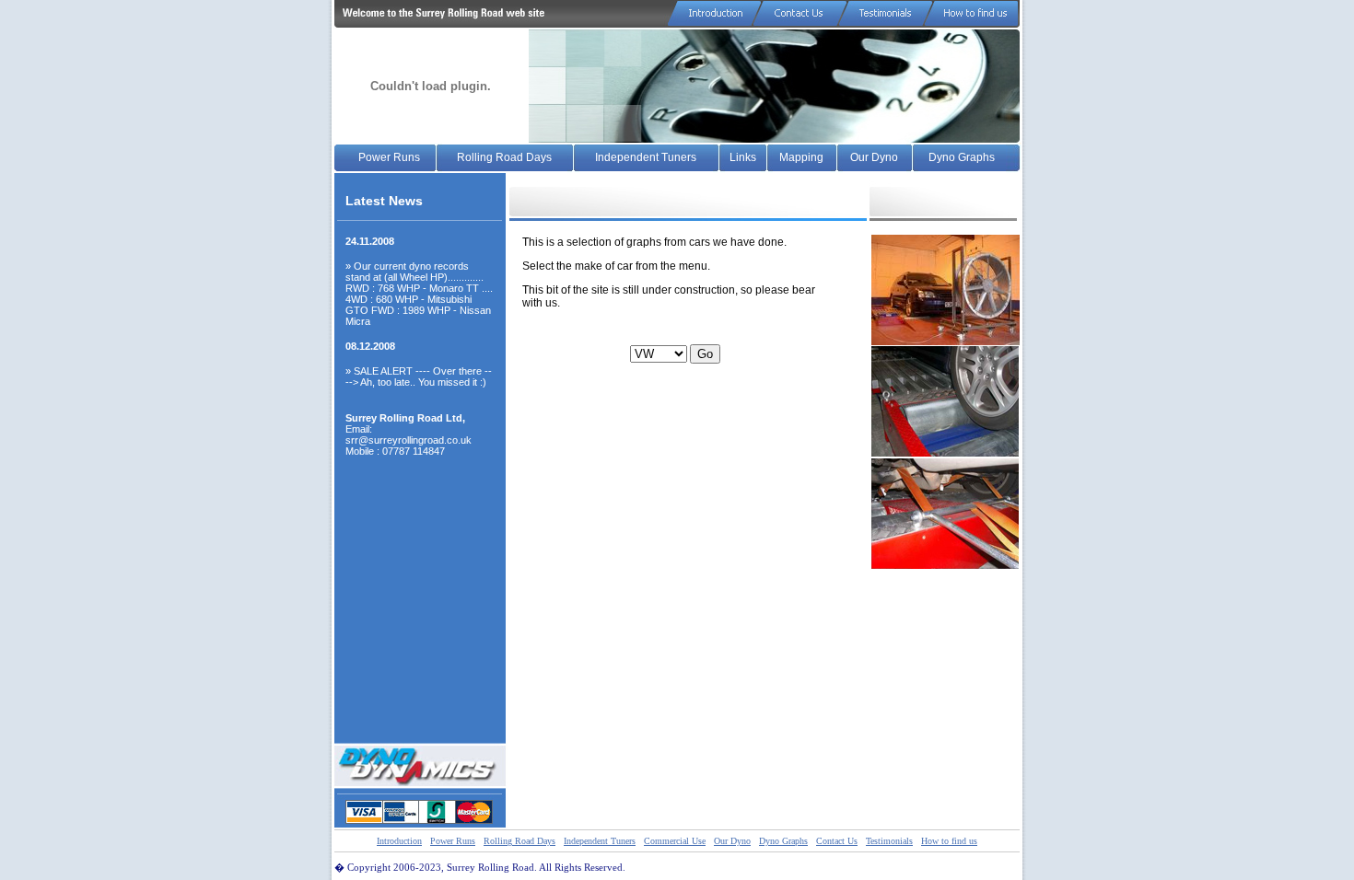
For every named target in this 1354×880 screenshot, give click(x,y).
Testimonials (889, 841)
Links (743, 157)
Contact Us (837, 841)
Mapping (801, 157)
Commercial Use (675, 841)
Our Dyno (874, 157)
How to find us (949, 841)
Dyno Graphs (961, 157)
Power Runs (389, 157)
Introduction (399, 841)
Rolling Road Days (504, 157)
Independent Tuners (645, 157)
